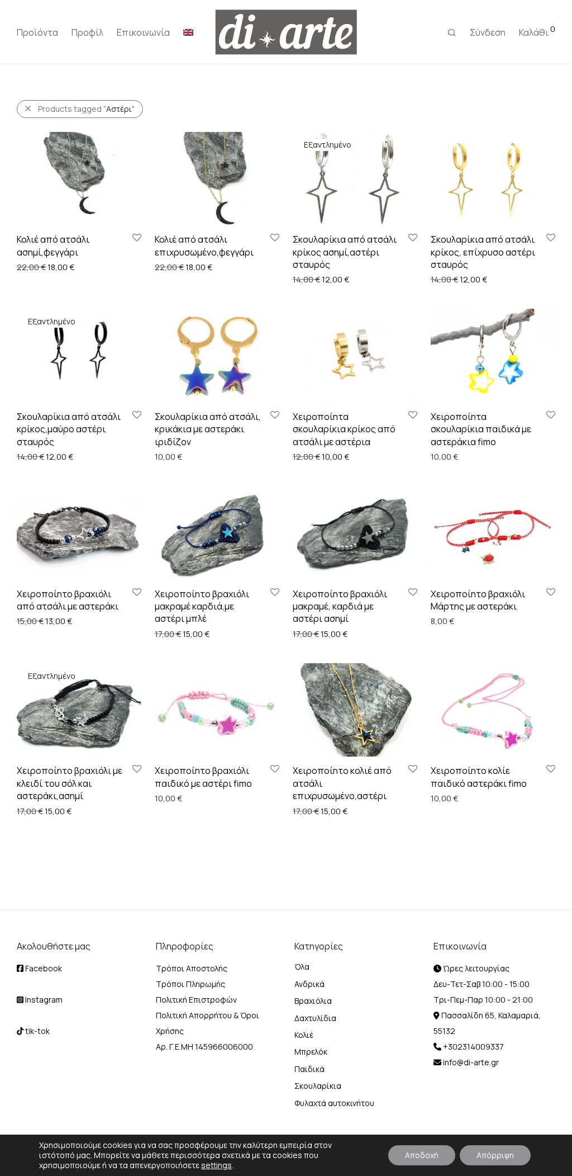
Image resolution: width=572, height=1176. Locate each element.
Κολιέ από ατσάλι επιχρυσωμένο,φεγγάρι (204, 245)
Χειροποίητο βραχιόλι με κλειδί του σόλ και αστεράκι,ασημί (69, 783)
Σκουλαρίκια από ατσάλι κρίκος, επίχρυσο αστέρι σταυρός (483, 252)
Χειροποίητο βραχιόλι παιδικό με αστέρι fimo (203, 776)
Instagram (43, 999)
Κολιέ (303, 1034)
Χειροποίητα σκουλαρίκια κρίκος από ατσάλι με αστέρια (344, 429)
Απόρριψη (495, 1155)
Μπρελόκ (310, 1051)
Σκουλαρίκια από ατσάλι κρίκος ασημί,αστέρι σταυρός (345, 252)
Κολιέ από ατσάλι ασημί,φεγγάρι (53, 245)
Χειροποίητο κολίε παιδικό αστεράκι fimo (479, 776)
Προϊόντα (37, 32)
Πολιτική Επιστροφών (196, 999)
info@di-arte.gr (470, 1062)
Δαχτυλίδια (315, 1018)
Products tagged (86, 108)
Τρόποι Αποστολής (191, 968)
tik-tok (36, 1031)
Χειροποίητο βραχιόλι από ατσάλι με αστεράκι (67, 600)
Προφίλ (87, 32)
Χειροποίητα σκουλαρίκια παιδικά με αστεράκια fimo (481, 429)
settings (216, 1165)
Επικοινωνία (143, 32)
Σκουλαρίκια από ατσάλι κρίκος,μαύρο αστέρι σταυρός (69, 429)
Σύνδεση (488, 32)
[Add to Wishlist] (136, 238)
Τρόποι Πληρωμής (190, 984)
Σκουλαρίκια (317, 1085)
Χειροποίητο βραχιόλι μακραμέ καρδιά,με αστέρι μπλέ (202, 606)
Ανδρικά (309, 984)
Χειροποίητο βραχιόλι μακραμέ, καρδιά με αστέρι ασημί (340, 606)
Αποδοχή (421, 1155)
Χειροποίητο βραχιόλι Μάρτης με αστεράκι (478, 600)
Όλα (301, 966)
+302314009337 (472, 1046)
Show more (32, 266)
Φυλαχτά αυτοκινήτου (334, 1103)
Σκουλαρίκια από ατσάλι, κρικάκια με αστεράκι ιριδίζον (208, 429)
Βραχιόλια (313, 1000)
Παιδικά (309, 1069)
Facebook (42, 968)
